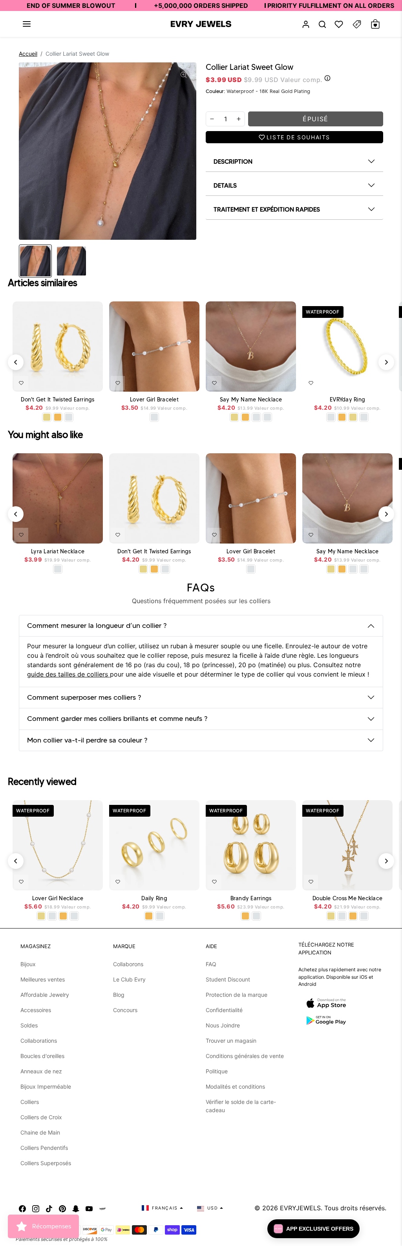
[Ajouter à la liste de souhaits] (21, 383)
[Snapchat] (75, 1208)
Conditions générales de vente (245, 1056)
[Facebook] (22, 1208)
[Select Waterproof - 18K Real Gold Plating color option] (57, 417)
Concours (125, 1010)
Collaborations (38, 1040)
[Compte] (306, 24)
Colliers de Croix (41, 1117)
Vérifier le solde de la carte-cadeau (241, 1105)
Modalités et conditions (235, 1086)
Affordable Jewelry (44, 994)
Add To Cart (76, 381)
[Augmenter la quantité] (239, 119)
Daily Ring (154, 898)
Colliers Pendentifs (44, 1147)
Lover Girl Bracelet (154, 399)
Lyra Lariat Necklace (57, 551)
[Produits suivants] (386, 362)
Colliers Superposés (45, 1163)
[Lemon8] (102, 1208)
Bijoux (28, 964)
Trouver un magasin (231, 1040)
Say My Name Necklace (251, 399)
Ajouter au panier (170, 381)
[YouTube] (89, 1208)
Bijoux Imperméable (45, 1086)
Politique (217, 1071)
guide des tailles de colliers (68, 674)
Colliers (29, 1101)
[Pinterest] (62, 1208)
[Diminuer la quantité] (212, 119)
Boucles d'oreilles (42, 1056)
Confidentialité (224, 1010)
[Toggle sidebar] (357, 24)
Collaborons (128, 964)
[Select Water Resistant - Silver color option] (154, 417)
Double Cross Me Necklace (347, 898)
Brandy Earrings (251, 898)
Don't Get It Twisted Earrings (57, 399)
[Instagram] (35, 1208)
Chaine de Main (40, 1132)
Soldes (29, 1025)
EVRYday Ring (347, 399)
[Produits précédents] (16, 362)
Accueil (28, 53)
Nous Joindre (223, 1025)
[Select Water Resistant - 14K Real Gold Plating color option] (46, 417)
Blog (118, 994)
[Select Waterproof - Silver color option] (68, 417)
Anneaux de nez (41, 1071)
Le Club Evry (129, 979)
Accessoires (35, 1010)
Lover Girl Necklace (58, 898)
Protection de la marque (236, 994)
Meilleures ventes (42, 979)
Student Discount (228, 979)
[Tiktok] (49, 1208)
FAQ (211, 964)
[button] (26, 24)
